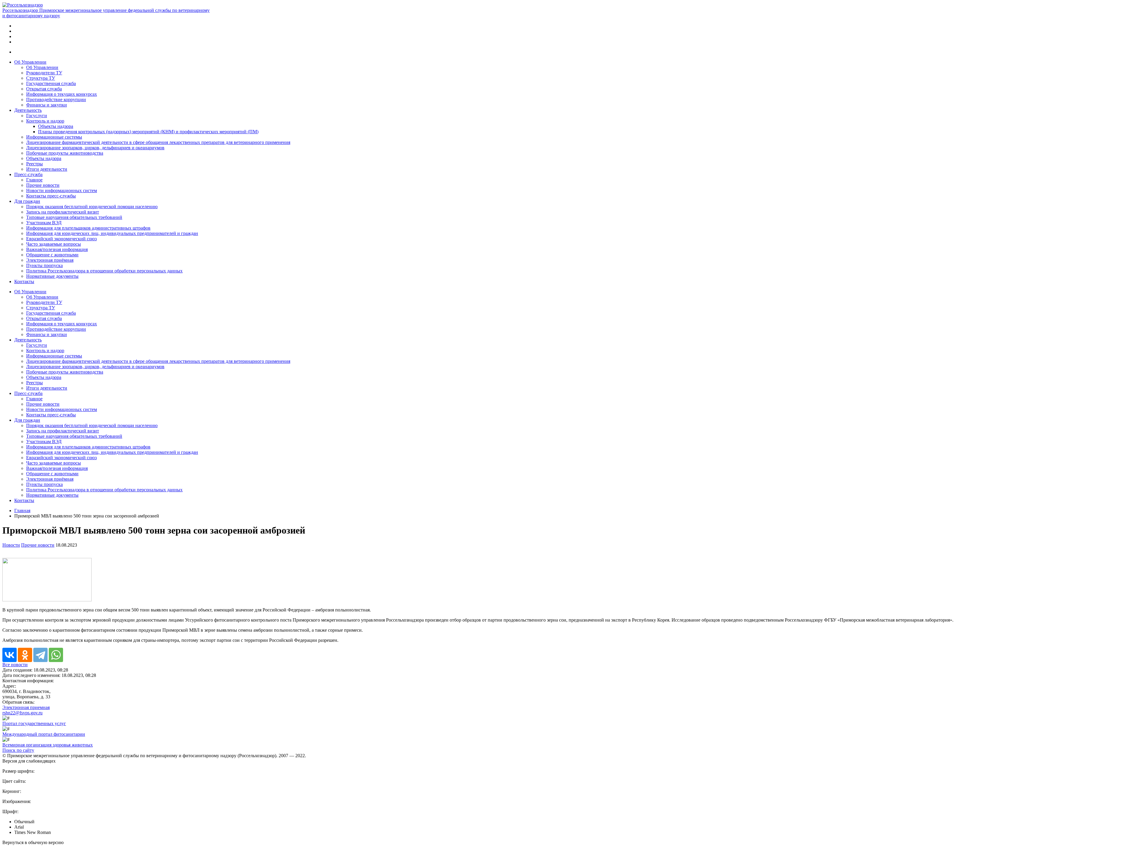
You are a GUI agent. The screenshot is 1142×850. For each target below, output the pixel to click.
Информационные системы (54, 136)
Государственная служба (51, 83)
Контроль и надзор (45, 120)
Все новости (15, 664)
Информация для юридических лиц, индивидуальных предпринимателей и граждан (112, 233)
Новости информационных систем (61, 190)
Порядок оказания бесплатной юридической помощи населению (92, 206)
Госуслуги (36, 115)
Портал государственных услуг (34, 723)
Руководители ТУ (44, 72)
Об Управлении (30, 62)
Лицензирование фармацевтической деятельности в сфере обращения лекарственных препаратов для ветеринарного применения (158, 142)
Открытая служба (44, 88)
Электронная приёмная (49, 260)
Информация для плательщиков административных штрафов (88, 227)
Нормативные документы (52, 276)
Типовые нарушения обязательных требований (74, 217)
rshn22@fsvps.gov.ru (22, 712)
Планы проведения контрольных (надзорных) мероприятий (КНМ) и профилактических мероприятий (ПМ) (148, 131)
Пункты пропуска (44, 265)
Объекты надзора (55, 126)
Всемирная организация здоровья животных (47, 744)
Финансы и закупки (46, 104)
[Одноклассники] (25, 655)
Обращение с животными (52, 254)
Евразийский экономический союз (61, 238)
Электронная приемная (26, 707)
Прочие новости (42, 185)
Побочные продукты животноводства (64, 153)
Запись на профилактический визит (62, 211)
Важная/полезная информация (57, 249)
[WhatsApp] (56, 655)
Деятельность (28, 110)
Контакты (24, 281)
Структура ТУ (40, 78)
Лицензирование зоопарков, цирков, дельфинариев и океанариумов (95, 147)
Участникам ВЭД (44, 222)
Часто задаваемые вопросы (53, 244)
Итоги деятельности (46, 169)
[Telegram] (40, 655)
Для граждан (27, 201)
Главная (22, 510)
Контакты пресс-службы (51, 195)
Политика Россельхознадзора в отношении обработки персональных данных (104, 270)
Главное (34, 179)
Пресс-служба (28, 174)
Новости (11, 545)
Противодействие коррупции (56, 99)
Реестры (34, 163)
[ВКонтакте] (9, 655)
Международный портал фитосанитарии (43, 734)
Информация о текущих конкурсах (61, 94)
